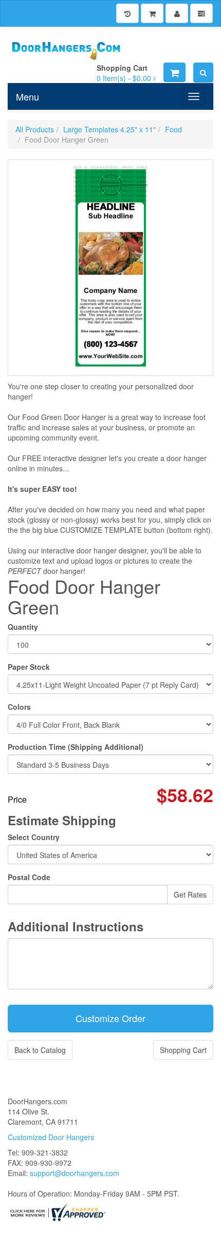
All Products (34, 129)
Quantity (23, 627)
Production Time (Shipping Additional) (75, 747)
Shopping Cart (183, 1050)
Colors (19, 707)
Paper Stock (29, 667)
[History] (127, 13)
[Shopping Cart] (152, 13)
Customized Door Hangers (51, 1137)
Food (173, 129)
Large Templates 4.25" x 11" (109, 129)
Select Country (34, 837)
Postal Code (29, 877)
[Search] (203, 73)
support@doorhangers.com (74, 1173)
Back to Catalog (40, 1050)
